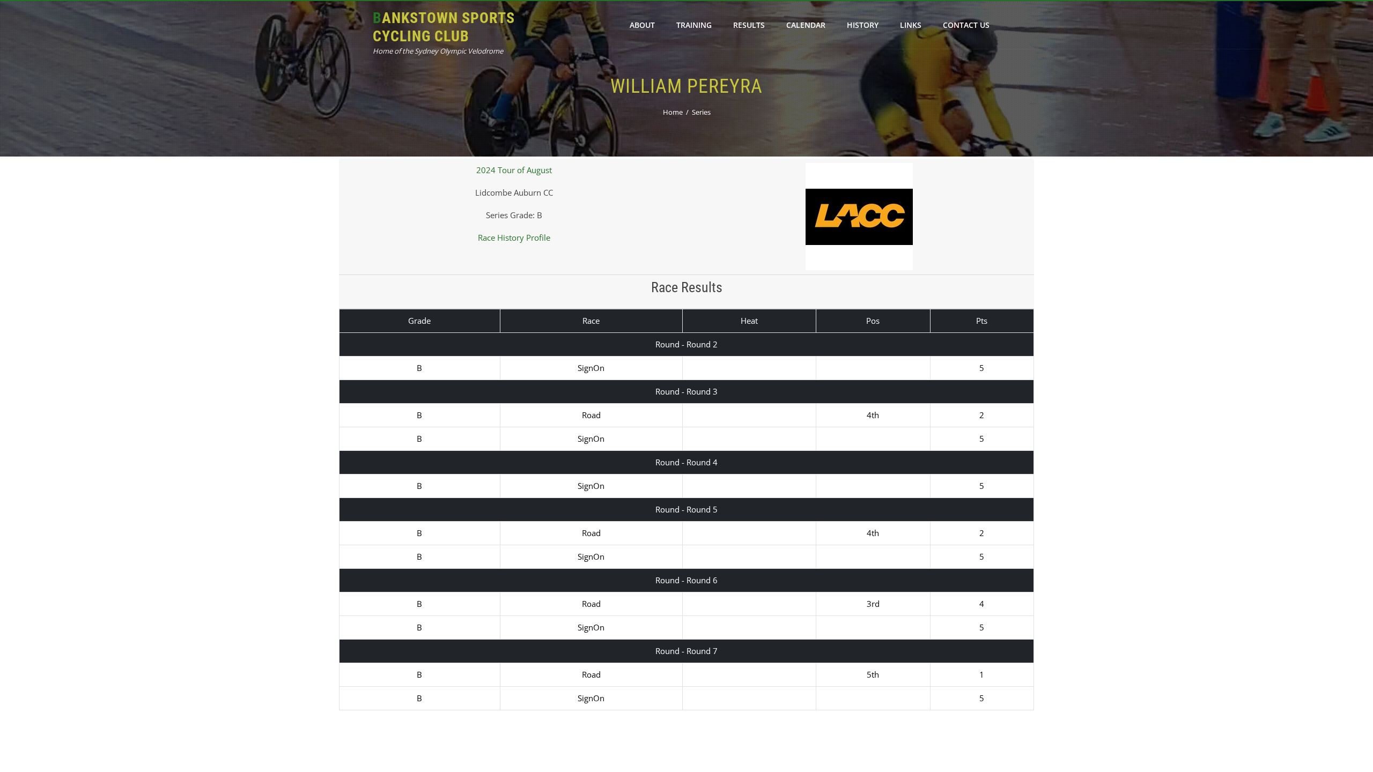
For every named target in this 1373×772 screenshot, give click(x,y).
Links (910, 25)
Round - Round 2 (686, 344)
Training (694, 25)
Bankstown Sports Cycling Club (444, 27)
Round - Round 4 (686, 462)
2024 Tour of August (514, 170)
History (863, 25)
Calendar (805, 25)
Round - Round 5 (686, 509)
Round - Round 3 (686, 391)
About (642, 25)
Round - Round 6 (686, 580)
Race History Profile (514, 237)
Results (749, 25)
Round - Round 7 (686, 650)
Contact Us (966, 25)
